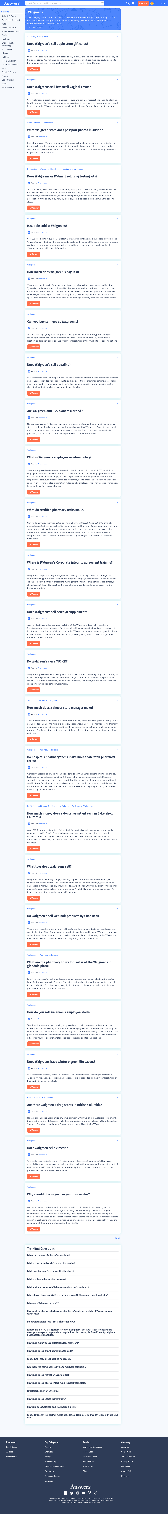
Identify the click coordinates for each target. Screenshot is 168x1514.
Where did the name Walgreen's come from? (48, 1255)
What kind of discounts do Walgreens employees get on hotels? (58, 1287)
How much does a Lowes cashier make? (46, 1399)
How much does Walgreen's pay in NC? (54, 272)
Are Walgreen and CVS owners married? (55, 411)
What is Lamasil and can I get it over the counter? (51, 1263)
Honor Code (88, 1452)
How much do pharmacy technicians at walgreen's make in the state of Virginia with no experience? (69, 1312)
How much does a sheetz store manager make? (60, 708)
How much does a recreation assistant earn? (48, 1375)
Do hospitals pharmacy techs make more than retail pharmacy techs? (71, 759)
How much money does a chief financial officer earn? (53, 1343)
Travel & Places (8, 87)
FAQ (85, 1471)
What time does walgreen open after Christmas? (50, 1271)
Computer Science (52, 1476)
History (5, 53)
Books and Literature (11, 31)
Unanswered (11, 1457)
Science (5, 76)
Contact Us (126, 1452)
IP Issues (125, 1476)
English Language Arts (54, 1466)
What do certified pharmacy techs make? (55, 510)
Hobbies (5, 57)
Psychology (49, 1471)
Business (5, 35)
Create (142, 3)
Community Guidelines (92, 1447)
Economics (49, 1481)
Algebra (48, 1447)
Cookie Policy (126, 1471)
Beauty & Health (9, 27)
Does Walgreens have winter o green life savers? (61, 1062)
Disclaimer (125, 1466)
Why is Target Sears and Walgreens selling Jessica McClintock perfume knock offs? (67, 1295)
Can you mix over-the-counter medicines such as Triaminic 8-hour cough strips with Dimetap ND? (72, 1416)
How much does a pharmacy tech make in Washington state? (56, 1383)
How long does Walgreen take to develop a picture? (52, 1407)
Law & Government (10, 64)
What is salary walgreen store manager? (46, 1279)
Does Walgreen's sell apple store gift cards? (57, 44)
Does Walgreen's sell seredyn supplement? (57, 612)
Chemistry (49, 1452)
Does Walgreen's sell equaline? (49, 365)
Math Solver (88, 1466)
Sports (4, 84)
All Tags (9, 1452)
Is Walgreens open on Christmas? (43, 1391)
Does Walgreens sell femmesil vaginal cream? (59, 87)
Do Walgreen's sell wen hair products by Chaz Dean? (63, 916)
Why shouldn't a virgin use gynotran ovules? (58, 1194)
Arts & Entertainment (11, 20)
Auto (4, 24)
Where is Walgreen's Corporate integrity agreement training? (69, 562)
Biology (48, 1457)
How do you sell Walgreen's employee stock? (58, 1012)
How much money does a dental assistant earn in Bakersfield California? (70, 815)
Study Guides (88, 1461)
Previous (30, 1238)
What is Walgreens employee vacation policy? (59, 457)
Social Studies (8, 80)
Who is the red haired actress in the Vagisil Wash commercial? (57, 1367)
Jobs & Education (9, 61)
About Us (125, 1447)
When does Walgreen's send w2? (43, 1303)
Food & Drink (7, 49)
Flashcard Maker (90, 1457)
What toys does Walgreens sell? (49, 866)
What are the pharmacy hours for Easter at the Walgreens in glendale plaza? (69, 964)
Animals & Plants (9, 16)
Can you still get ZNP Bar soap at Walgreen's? (49, 1359)
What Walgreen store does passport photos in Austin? (65, 130)
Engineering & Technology (7, 44)
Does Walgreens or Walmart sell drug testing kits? (62, 176)
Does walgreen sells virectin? (47, 1148)
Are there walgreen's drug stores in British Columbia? (64, 1105)
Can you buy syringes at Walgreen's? (52, 322)
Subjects (5, 12)
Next (117, 1238)
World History (50, 1461)
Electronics (6, 39)
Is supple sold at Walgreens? (47, 226)
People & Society (9, 72)
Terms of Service (128, 1457)
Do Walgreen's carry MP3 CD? (47, 661)
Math (4, 68)
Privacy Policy (127, 1461)
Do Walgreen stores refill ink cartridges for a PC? (51, 1321)
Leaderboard (11, 1447)
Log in (162, 3)
